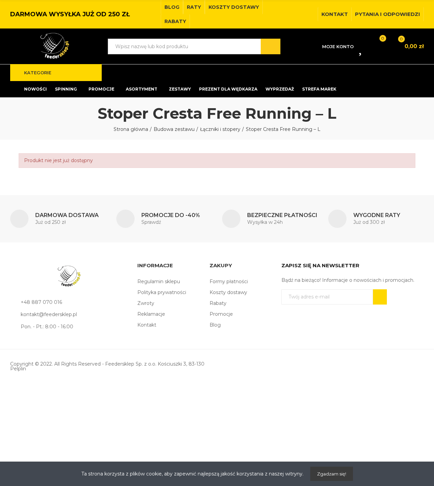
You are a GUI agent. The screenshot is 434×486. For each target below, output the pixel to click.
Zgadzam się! (331, 474)
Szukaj (270, 46)
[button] (172, 7)
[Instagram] (310, 14)
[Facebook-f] (299, 14)
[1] (380, 297)
